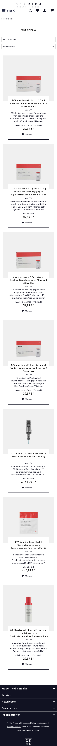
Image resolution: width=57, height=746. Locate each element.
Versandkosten (14, 726)
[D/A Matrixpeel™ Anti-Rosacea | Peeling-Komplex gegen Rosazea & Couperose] (28, 343)
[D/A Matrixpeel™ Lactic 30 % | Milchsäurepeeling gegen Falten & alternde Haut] (28, 78)
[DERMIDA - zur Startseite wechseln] (28, 5)
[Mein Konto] (45, 11)
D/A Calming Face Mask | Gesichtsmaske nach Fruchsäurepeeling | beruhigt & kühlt (28, 545)
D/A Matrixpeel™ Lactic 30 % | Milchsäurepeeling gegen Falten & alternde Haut (29, 103)
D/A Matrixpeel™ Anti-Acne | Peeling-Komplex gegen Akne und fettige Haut (28, 280)
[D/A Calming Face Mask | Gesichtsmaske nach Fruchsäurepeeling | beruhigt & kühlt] (28, 520)
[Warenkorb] (52, 11)
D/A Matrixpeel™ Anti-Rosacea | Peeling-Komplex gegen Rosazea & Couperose (28, 368)
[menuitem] (8, 11)
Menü (11, 10)
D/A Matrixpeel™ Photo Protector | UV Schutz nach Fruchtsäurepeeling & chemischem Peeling (28, 633)
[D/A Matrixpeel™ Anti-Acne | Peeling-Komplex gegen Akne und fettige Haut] (28, 255)
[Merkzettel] (37, 11)
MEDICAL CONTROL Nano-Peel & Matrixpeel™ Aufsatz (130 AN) (29, 455)
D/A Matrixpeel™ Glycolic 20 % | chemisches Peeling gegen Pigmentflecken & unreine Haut (28, 191)
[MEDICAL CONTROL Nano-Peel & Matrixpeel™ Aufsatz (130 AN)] (28, 431)
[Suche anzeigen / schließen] (30, 11)
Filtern (11, 39)
